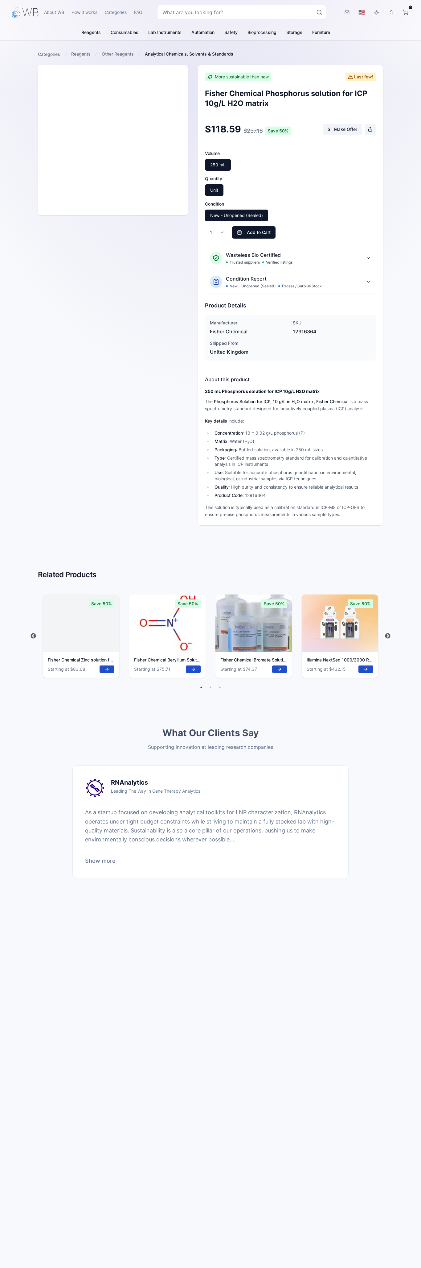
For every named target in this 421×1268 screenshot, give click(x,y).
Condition (214, 203)
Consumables (124, 32)
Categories (116, 12)
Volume (212, 153)
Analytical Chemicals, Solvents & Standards (189, 53)
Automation (203, 32)
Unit (214, 190)
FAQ (138, 12)
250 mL (218, 164)
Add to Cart (259, 232)
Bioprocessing (261, 32)
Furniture (321, 32)
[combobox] (241, 12)
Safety (231, 32)
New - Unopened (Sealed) (236, 215)
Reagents (91, 32)
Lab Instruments (165, 32)
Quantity (213, 178)
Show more (100, 860)
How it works (84, 12)
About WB (54, 12)
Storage (294, 32)
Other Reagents (118, 53)
